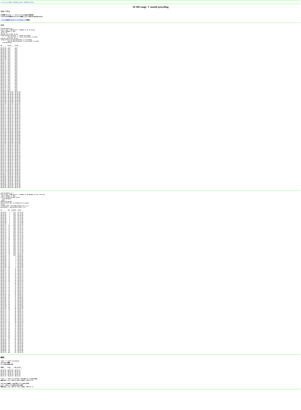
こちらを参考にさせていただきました (13, 20)
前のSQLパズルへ (29, 2)
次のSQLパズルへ (18, 2)
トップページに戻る (6, 2)
